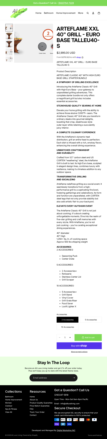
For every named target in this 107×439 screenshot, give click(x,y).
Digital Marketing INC (66, 430)
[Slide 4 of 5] (9, 52)
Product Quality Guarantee (41, 403)
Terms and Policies (95, 435)
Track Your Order (37, 412)
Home (32, 397)
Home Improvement (13, 400)
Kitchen (8, 403)
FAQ (31, 409)
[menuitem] (80, 13)
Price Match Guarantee (39, 406)
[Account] (93, 13)
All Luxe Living (16, 435)
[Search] (88, 13)
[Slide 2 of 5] (9, 35)
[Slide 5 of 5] (9, 60)
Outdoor (8, 406)
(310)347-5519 (61, 395)
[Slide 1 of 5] (9, 27)
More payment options (79, 352)
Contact (33, 415)
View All (8, 412)
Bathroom (9, 397)
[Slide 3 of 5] (9, 43)
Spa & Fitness (11, 409)
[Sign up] (74, 377)
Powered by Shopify (30, 435)
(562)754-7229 (66, 3)
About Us (34, 400)
